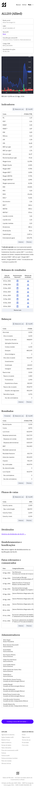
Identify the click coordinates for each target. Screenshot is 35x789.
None (4, 34)
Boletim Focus (5, 740)
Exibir (17, 281)
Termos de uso (26, 740)
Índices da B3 (5, 755)
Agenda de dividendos (7, 734)
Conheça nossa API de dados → (17, 722)
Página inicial (26, 737)
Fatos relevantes (6, 748)
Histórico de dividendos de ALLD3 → (13, 534)
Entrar (24, 5)
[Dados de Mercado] (3, 6)
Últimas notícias (6, 763)
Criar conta (25, 745)
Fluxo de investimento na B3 (9, 750)
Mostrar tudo (17, 310)
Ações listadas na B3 (7, 737)
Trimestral (7, 416)
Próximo (29, 242)
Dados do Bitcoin (6, 742)
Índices (3, 753)
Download (28, 281)
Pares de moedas (6, 761)
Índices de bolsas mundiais (9, 758)
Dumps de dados (6, 745)
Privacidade (25, 742)
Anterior (21, 242)
